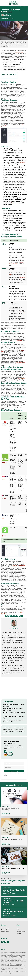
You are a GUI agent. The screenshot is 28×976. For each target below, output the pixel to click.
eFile (3, 518)
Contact (18, 930)
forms (12, 203)
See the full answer (9, 893)
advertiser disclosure (4, 46)
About (18, 928)
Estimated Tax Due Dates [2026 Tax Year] (12, 839)
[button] (14, 753)
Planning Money (5, 931)
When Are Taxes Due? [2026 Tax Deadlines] (13, 868)
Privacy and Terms (21, 931)
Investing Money (5, 928)
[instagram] (8, 942)
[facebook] (2, 942)
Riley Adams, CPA (7, 15)
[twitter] (5, 942)
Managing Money (5, 930)
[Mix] (13, 616)
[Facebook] (6, 616)
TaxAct (3, 479)
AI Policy (19, 933)
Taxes (3, 806)
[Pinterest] (11, 616)
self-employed (22, 312)
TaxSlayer (4, 498)
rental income (22, 277)
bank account (21, 378)
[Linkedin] (15, 616)
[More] (22, 616)
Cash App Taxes (4, 536)
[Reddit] (17, 616)
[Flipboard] (20, 616)
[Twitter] (8, 616)
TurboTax (4, 425)
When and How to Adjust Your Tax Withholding (14, 891)
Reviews (7, 806)
